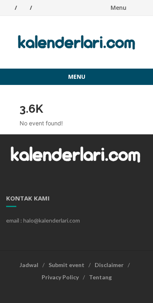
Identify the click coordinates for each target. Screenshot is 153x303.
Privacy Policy (60, 277)
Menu (118, 7)
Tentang (100, 277)
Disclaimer (109, 264)
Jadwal (29, 264)
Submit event (66, 264)
